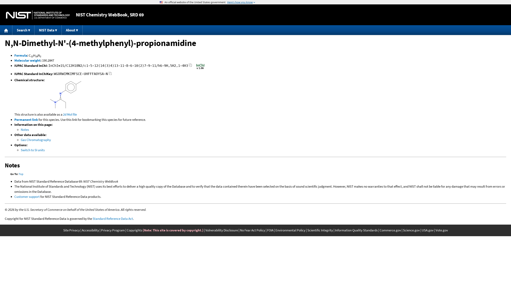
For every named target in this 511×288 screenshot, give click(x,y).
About (70, 30)
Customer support (27, 196)
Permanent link (26, 119)
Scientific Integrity (320, 230)
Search (22, 30)
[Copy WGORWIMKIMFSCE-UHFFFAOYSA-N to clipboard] (110, 74)
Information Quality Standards (356, 230)
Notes (25, 129)
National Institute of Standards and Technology (38, 14)
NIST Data (46, 30)
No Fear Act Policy (252, 230)
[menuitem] (6, 30)
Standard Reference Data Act (113, 218)
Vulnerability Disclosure (221, 230)
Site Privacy (71, 230)
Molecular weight (27, 60)
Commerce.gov (390, 230)
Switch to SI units (33, 150)
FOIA (270, 230)
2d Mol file (70, 114)
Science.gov (411, 230)
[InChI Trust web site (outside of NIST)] (200, 69)
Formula (20, 55)
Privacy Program (113, 230)
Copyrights (134, 230)
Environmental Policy (290, 230)
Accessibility (90, 230)
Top (21, 174)
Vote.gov (442, 230)
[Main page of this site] (6, 30)
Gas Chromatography (36, 140)
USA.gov (428, 230)
